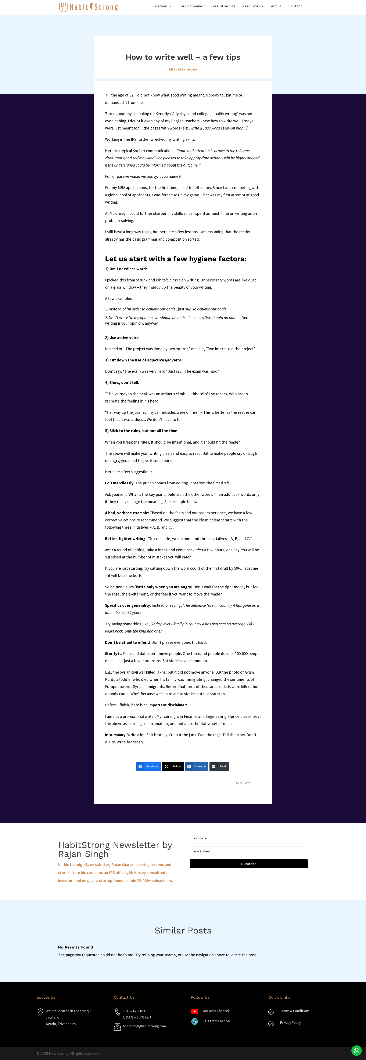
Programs (159, 6)
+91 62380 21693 (134, 1011)
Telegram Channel (216, 1021)
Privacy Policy (290, 1022)
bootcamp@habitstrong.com (144, 1026)
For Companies (191, 6)
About (276, 6)
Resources (251, 6)
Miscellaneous (183, 69)
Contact (295, 6)
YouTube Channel (216, 1011)
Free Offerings (223, 6)
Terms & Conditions (294, 1011)
